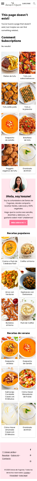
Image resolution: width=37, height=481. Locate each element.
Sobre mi (15, 455)
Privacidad (14, 475)
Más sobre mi (17, 222)
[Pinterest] (30, 455)
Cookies (27, 473)
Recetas (5, 455)
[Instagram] (30, 461)
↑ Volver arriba (9, 452)
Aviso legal (23, 475)
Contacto (6, 458)
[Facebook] (30, 449)
